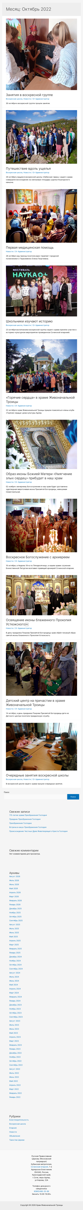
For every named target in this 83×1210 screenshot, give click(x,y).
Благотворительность (19, 1120)
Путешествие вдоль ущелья (28, 168)
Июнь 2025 (14, 932)
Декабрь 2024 (15, 957)
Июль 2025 (14, 928)
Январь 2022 (14, 1097)
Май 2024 (13, 985)
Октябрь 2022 (15, 1061)
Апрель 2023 (15, 1037)
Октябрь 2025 (15, 917)
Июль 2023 (14, 1025)
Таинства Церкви (16, 1140)
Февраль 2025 (15, 949)
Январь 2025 (14, 953)
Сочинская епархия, (40, 1167)
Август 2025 (14, 924)
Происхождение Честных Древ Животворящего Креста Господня (38, 831)
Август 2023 (14, 1021)
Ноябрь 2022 (15, 1057)
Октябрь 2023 (15, 1013)
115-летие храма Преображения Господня (28, 815)
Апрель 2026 (15, 892)
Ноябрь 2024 (15, 961)
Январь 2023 (14, 1049)
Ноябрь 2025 (15, 912)
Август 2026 (14, 876)
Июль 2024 (14, 977)
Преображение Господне (20, 823)
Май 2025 (13, 936)
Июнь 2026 (14, 884)
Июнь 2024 (14, 981)
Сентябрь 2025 (16, 920)
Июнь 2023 (14, 1029)
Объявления (14, 1136)
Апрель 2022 (15, 1085)
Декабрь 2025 (15, 908)
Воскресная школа (14, 99)
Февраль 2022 (15, 1093)
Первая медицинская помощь (30, 247)
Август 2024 (14, 973)
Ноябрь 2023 (15, 1009)
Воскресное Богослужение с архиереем (38, 557)
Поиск (6, 792)
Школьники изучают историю (29, 321)
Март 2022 (14, 1089)
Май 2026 (13, 888)
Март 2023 (14, 1041)
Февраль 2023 (15, 1045)
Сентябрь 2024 (16, 969)
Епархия (13, 1128)
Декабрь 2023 (15, 1005)
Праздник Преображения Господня (24, 819)
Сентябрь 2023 (16, 1017)
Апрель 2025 (15, 941)
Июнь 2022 (14, 1077)
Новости (27, 99)
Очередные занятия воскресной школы (37, 775)
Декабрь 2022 (15, 1053)
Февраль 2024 (15, 997)
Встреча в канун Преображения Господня (27, 827)
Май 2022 (13, 1081)
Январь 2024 (15, 1001)
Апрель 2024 (15, 989)
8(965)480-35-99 (41, 1191)
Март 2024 (14, 993)
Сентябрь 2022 (16, 1065)
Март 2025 (14, 945)
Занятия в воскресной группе (29, 95)
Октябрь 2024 (15, 965)
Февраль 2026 (15, 900)
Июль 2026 (14, 880)
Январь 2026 (14, 904)
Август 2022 (14, 1069)
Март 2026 (14, 896)
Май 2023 (13, 1033)
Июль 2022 (14, 1073)
